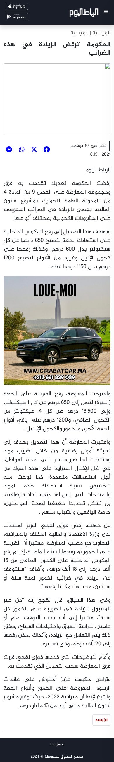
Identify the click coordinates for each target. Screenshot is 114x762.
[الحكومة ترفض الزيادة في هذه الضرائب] (57, 98)
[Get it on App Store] (25, 8)
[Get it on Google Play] (25, 18)
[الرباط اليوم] (85, 14)
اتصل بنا (57, 744)
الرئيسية (79, 33)
